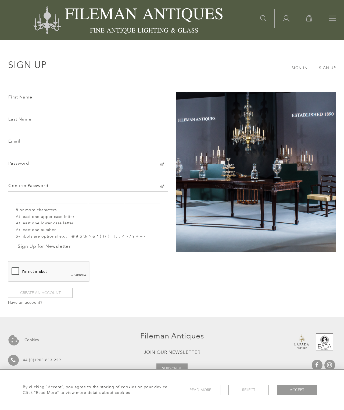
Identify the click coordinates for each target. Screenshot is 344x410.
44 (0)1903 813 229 (42, 360)
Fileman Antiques (172, 336)
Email (14, 141)
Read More (200, 390)
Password (18, 163)
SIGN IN (300, 67)
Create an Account (40, 292)
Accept (297, 390)
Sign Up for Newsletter (44, 246)
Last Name (19, 119)
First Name (20, 97)
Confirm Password (28, 186)
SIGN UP (327, 67)
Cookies (31, 339)
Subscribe (172, 368)
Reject (248, 390)
